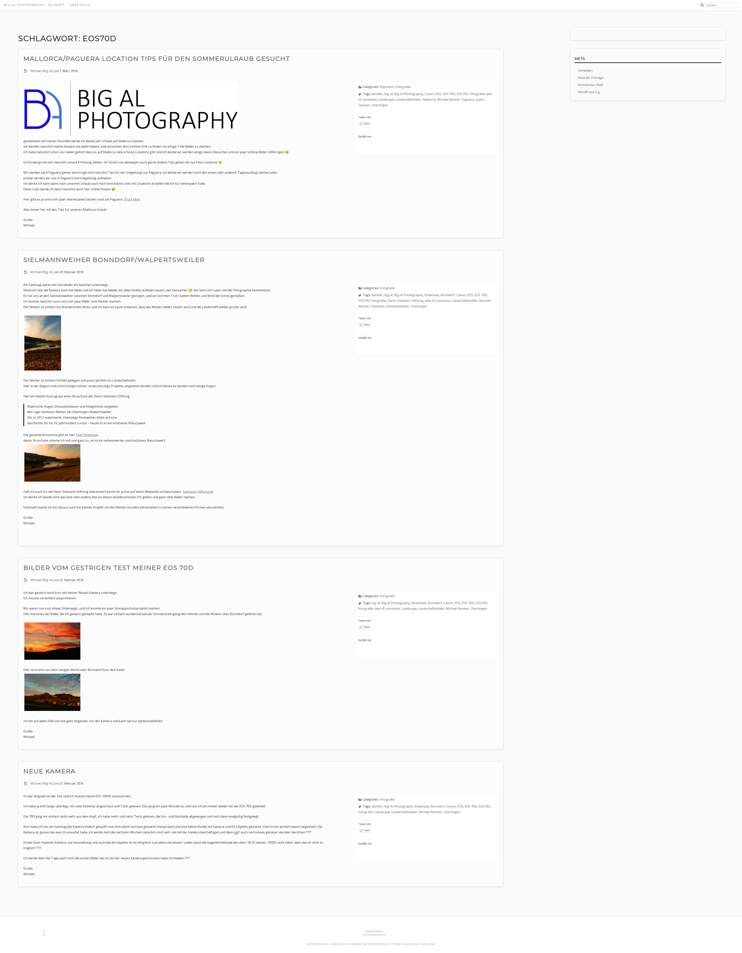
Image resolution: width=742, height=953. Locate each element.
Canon (429, 94)
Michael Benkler (448, 99)
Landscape (386, 99)
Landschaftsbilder (408, 99)
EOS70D (462, 94)
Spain (480, 99)
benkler (377, 94)
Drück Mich (132, 199)
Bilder (55, 5)
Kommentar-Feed (590, 85)
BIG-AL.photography (24, 5)
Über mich (80, 5)
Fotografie (403, 87)
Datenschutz (374, 934)
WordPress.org (589, 92)
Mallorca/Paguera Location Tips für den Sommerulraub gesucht (156, 58)
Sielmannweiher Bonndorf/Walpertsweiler (114, 260)
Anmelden (585, 70)
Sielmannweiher (397, 306)
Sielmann (378, 306)
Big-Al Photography (408, 94)
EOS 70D (449, 94)
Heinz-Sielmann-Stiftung (405, 300)
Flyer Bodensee (87, 435)
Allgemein (387, 87)
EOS (438, 94)
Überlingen (380, 105)
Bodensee (432, 295)
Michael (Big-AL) (42, 71)
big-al (388, 94)
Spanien (364, 105)
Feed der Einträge (590, 78)
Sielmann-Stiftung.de (198, 492)
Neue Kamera (50, 771)
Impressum (374, 931)
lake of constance (437, 300)
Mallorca (429, 99)
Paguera (468, 99)
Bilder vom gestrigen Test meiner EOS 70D (108, 567)
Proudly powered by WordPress (360, 944)
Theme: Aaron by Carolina (413, 944)
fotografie (477, 94)
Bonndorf (448, 295)
